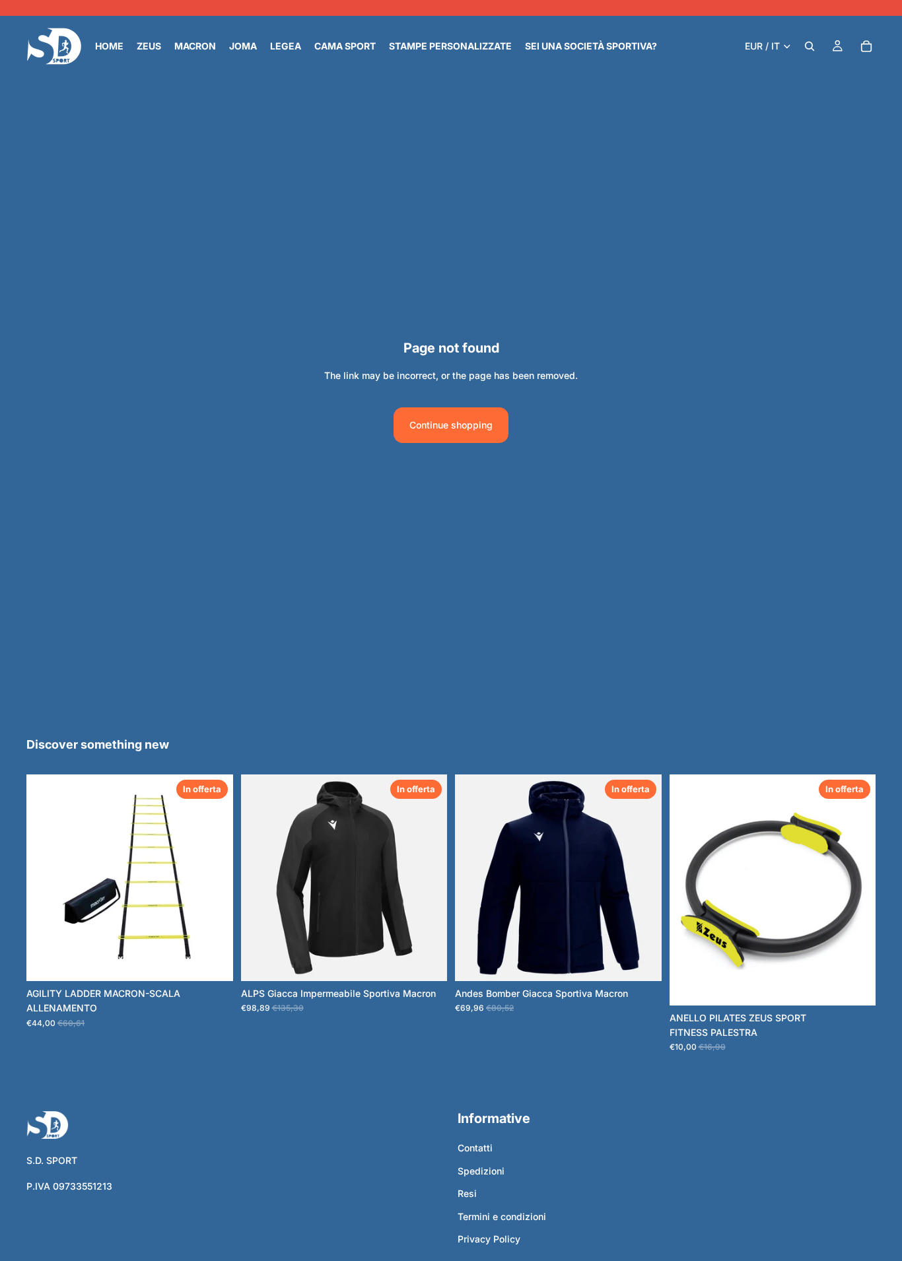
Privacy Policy (489, 1238)
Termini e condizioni (502, 1215)
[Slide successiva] (427, 878)
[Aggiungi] (855, 985)
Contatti (475, 1147)
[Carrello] (866, 46)
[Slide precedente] (261, 878)
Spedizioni (481, 1170)
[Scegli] (213, 960)
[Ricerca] (809, 46)
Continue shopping (451, 424)
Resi (467, 1193)
